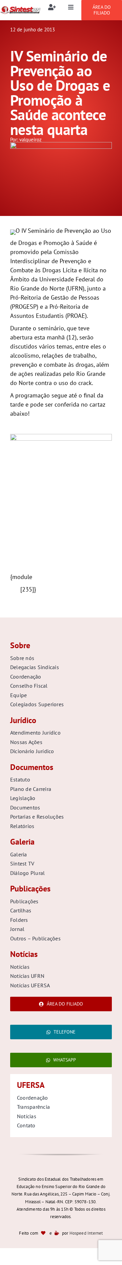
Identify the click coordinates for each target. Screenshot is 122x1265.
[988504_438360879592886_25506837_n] (61, 145)
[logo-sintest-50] (20, 8)
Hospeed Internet (86, 1233)
